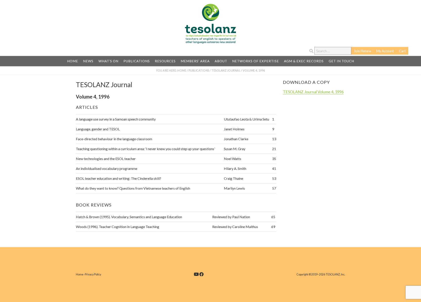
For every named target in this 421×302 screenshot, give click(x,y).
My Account (385, 51)
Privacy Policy (93, 274)
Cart (402, 51)
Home (79, 274)
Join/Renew (362, 51)
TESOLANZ (210, 24)
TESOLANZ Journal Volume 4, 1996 (313, 91)
